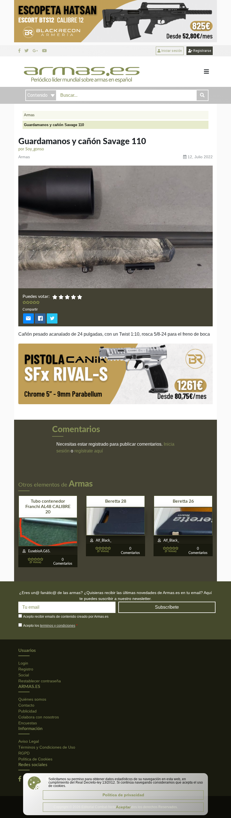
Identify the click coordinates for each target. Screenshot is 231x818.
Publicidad (27, 711)
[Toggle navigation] (206, 71)
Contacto (26, 705)
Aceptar (123, 807)
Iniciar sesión (171, 51)
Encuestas (27, 723)
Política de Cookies (35, 759)
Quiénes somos (32, 699)
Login (23, 663)
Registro (25, 669)
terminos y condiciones (57, 626)
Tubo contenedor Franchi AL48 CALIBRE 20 (47, 506)
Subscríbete (167, 607)
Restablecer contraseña (39, 681)
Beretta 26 (183, 501)
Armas (29, 115)
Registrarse (201, 51)
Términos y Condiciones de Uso (46, 747)
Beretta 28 (115, 501)
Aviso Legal (28, 741)
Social (23, 675)
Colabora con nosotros (38, 717)
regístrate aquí (88, 450)
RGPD (24, 753)
